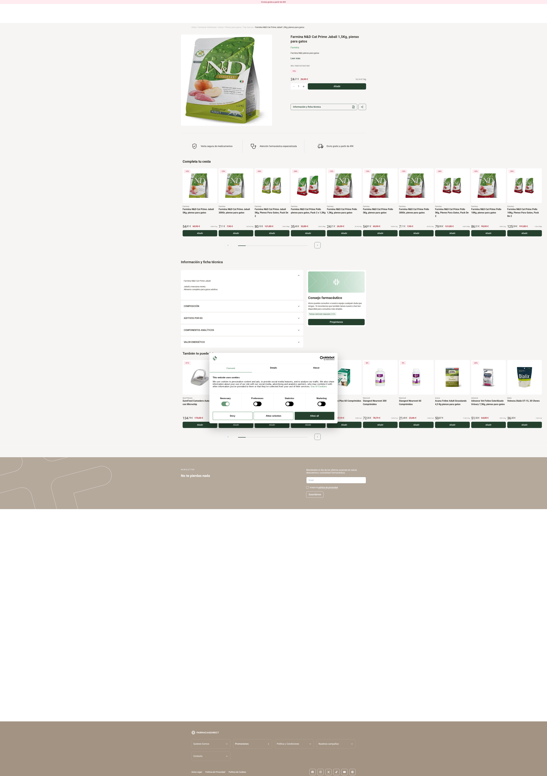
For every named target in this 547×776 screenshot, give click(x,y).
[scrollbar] (273, 245)
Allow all (314, 415)
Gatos (221, 27)
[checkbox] (307, 487)
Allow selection (273, 415)
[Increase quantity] (303, 86)
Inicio (193, 27)
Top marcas (248, 27)
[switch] (257, 404)
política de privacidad (328, 487)
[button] (252, 743)
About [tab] (316, 367)
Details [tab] (273, 367)
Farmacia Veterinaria (207, 27)
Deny (232, 415)
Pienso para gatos (233, 27)
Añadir (200, 233)
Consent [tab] (230, 368)
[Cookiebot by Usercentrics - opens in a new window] (322, 358)
